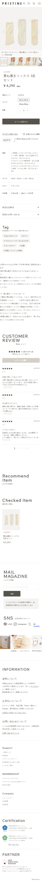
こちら (34, 686)
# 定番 (22, 246)
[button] (34, 3)
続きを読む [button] (8, 387)
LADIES (7, 72)
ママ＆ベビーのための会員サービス (14, 782)
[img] (7, 368)
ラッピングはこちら (10, 134)
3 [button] (22, 448)
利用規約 (5, 755)
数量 (3, 110)
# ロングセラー (9, 246)
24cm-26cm (24, 104)
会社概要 (5, 801)
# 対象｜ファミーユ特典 (13, 250)
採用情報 (5, 804)
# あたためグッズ (10, 236)
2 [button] (18, 448)
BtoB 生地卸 (6, 785)
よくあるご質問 (7, 765)
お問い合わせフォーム (10, 733)
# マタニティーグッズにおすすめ (16, 241)
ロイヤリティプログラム (10, 778)
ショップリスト (7, 798)
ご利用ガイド (6, 752)
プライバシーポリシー (9, 759)
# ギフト (25, 236)
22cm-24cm (24, 100)
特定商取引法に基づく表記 (11, 762)
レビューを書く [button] (21, 360)
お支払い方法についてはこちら (14, 713)
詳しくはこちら (14, 844)
